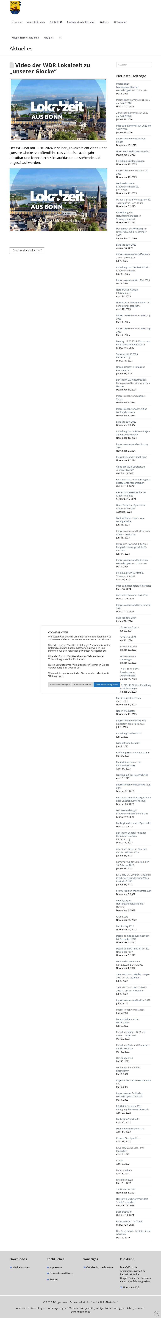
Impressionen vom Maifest (130, 1009)
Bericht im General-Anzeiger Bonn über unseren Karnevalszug (131, 836)
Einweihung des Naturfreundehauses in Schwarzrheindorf (128, 216)
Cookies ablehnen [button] (82, 684)
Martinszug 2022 (125, 926)
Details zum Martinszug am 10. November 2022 (132, 950)
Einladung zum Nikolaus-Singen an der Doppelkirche (133, 433)
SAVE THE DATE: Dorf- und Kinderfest (130, 1149)
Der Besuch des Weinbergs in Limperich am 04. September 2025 (131, 232)
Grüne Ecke (122, 916)
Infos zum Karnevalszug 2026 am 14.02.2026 (133, 127)
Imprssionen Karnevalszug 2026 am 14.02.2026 (133, 101)
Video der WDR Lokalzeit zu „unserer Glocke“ (130, 468)
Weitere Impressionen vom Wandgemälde (130, 520)
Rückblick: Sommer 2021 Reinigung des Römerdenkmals (132, 1108)
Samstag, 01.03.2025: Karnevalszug (127, 356)
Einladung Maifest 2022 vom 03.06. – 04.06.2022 (131, 1034)
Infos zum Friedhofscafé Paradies (133, 585)
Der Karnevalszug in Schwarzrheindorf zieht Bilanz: (132, 812)
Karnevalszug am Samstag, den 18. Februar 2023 (132, 863)
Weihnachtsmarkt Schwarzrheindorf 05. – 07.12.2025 (128, 186)
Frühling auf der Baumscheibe (132, 774)
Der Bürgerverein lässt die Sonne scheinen (133, 1233)
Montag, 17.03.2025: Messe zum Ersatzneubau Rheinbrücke (133, 343)
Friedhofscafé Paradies (128, 742)
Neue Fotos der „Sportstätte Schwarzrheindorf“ (130, 507)
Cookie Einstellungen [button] (60, 684)
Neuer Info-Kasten (126, 710)
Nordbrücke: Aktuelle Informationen (127, 291)
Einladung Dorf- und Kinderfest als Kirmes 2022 (132, 1047)
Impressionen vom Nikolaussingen (126, 658)
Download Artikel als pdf (27, 250)
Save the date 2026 (126, 244)
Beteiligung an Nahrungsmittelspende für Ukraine (130, 903)
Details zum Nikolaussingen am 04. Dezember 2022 (132, 937)
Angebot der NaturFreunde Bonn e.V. (133, 1082)
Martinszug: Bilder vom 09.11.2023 (128, 700)
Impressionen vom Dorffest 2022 (133, 1000)
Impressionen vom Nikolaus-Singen (131, 140)
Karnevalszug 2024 (126, 636)
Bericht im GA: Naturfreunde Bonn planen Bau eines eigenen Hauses (133, 383)
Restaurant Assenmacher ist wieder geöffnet (131, 494)
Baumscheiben (124, 1170)
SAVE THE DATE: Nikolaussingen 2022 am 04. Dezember (133, 976)
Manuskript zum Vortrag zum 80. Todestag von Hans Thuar (133, 201)
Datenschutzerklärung (61, 1273)
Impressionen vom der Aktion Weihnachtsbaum (131, 410)
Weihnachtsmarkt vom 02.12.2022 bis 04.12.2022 (129, 963)
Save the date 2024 (126, 617)
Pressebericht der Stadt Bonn (131, 456)
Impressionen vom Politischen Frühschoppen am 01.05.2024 (132, 562)
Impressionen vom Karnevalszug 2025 (133, 317)
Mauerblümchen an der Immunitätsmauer (128, 764)
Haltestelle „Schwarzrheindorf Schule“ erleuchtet (132, 1200)
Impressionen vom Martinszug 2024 (132, 446)
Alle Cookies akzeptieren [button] (106, 684)
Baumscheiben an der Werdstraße (127, 1021)
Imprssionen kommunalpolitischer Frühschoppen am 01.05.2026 (131, 87)
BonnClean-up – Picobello (129, 1221)
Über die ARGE (130, 1287)
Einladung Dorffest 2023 (129, 733)
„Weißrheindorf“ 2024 (127, 627)
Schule (119, 1160)
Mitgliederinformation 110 (130, 1128)
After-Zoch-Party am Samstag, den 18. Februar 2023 (131, 850)
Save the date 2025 (126, 421)
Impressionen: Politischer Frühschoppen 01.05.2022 (129, 1095)
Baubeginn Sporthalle (127, 1119)
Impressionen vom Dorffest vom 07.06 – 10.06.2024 (133, 533)
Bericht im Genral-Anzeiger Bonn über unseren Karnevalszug (133, 799)
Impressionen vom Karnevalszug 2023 (133, 786)
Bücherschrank (124, 1211)
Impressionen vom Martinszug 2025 (132, 172)
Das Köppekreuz (124, 1057)
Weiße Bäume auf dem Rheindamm (128, 1069)
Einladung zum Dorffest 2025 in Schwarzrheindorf (132, 269)
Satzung (53, 1279)
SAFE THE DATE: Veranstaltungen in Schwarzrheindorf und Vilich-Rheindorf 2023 (133, 878)
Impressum (55, 1267)
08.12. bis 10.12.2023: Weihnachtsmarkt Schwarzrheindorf (127, 672)
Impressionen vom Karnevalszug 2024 (133, 606)
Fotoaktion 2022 (124, 1179)
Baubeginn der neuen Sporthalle (133, 823)
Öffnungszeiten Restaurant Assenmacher (130, 368)
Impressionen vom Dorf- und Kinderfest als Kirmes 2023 (131, 722)
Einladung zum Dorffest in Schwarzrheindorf (130, 574)
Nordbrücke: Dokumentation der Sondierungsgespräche (133, 304)
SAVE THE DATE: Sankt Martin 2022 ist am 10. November (131, 989)
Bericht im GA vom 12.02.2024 (132, 595)
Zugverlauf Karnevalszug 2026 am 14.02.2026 (132, 114)
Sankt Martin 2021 (125, 1189)
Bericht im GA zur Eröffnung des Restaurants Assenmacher (133, 481)
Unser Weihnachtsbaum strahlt (132, 151)
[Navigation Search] (59, 38)
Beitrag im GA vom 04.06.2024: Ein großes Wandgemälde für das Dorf (132, 547)
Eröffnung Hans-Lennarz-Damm (133, 752)
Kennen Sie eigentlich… (128, 1138)
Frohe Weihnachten (126, 646)
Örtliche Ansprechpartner (100, 1267)
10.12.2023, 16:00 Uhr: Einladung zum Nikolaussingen (133, 687)
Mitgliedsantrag (20, 1267)
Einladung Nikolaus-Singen (130, 160)
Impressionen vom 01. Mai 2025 (133, 280)
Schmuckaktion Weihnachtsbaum (133, 890)
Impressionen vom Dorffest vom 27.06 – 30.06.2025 (133, 256)
